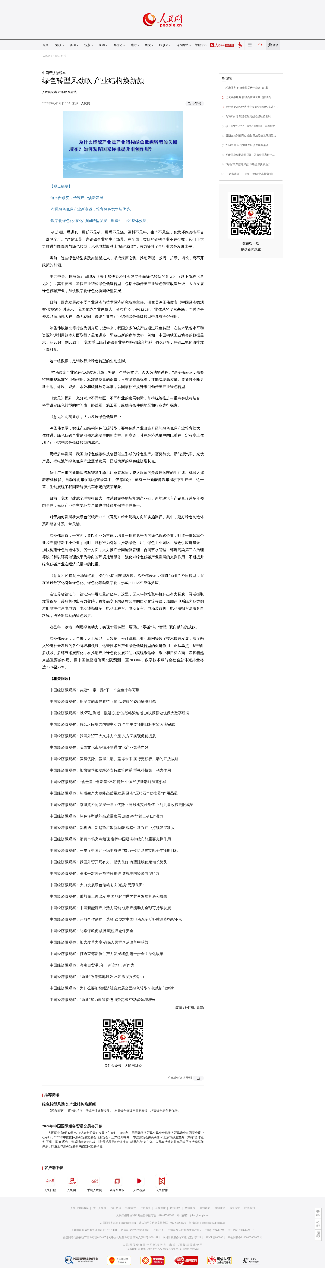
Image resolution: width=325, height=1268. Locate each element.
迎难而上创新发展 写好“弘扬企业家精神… (250, 154)
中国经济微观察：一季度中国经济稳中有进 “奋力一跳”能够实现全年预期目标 (114, 850)
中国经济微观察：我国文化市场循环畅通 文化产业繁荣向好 (99, 747)
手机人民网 (94, 1190)
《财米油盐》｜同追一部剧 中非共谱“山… (250, 174)
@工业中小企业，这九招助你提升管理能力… (252, 126)
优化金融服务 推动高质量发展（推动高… (250, 97)
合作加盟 (160, 1208)
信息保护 (234, 1208)
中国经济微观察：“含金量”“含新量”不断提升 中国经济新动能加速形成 (108, 782)
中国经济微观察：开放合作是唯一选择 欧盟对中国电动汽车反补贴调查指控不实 (116, 919)
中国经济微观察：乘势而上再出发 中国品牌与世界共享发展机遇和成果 (108, 896)
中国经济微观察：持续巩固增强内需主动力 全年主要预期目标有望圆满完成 (112, 724)
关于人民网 (99, 1208)
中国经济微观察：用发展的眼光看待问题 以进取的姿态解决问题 (103, 701)
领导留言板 (117, 1190)
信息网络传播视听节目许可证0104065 (84, 1237)
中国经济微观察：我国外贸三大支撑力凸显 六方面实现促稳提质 (103, 736)
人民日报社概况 (79, 1208)
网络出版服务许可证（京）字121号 (183, 1237)
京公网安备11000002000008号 (245, 1237)
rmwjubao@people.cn (213, 1222)
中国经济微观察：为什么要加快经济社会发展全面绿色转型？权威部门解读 (112, 988)
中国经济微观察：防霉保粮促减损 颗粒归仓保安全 (91, 931)
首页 (45, 45)
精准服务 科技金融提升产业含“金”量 (247, 87)
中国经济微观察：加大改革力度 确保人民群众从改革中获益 (99, 942)
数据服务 (190, 1208)
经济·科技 (60, 56)
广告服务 (145, 1208)
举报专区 (201, 45)
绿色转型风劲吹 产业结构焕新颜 (69, 1104)
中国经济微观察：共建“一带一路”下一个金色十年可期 (95, 690)
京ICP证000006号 (216, 1237)
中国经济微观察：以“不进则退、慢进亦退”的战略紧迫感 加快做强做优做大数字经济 (119, 713)
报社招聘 (116, 1208)
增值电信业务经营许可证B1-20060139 (142, 1230)
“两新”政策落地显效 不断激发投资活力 (248, 164)
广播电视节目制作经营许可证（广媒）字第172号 (196, 1230)
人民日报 (50, 1190)
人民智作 (162, 1190)
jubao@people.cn (199, 1215)
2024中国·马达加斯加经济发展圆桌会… (248, 145)
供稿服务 (175, 1208)
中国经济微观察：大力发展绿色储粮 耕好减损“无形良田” (97, 885)
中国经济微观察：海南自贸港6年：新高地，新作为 (92, 965)
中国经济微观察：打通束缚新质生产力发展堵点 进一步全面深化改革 (106, 954)
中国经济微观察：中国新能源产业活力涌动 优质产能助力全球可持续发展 (110, 908)
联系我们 (249, 1208)
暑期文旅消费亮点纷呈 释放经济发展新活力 (251, 135)
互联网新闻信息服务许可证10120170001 (94, 1230)
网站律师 (220, 1208)
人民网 (47, 56)
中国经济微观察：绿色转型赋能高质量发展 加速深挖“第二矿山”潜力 (106, 816)
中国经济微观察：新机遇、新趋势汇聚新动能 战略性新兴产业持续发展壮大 (112, 828)
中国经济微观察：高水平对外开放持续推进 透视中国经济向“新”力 (104, 873)
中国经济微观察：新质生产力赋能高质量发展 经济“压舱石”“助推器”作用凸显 (114, 793)
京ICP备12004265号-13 (241, 1230)
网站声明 (205, 1208)
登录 (275, 45)
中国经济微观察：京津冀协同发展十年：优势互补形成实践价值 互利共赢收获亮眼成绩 (122, 805)
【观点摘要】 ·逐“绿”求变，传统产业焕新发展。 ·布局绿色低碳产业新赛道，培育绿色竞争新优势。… (116, 1110)
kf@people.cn (128, 1222)
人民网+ (72, 1190)
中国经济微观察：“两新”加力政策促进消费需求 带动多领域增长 (103, 1000)
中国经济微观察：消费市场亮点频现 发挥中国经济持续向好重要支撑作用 (110, 839)
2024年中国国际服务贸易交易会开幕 (72, 1126)
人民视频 (139, 1190)
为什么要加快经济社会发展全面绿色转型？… (252, 106)
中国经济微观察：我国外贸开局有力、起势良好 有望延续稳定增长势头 (108, 862)
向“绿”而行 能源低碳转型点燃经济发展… (249, 116)
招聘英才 (130, 1208)
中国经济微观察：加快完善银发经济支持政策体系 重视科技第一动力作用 (110, 770)
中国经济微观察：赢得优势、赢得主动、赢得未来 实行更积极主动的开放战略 (114, 759)
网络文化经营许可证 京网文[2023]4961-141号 (135, 1237)
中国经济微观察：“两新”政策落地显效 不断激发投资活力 (97, 977)
